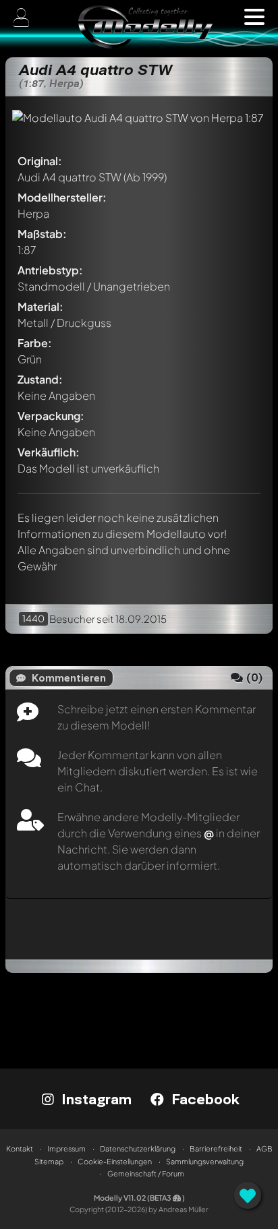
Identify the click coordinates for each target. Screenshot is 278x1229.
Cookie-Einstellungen (115, 1161)
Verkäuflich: (49, 452)
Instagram (94, 1099)
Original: (40, 161)
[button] (254, 17)
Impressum (66, 1148)
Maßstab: (42, 234)
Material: (40, 306)
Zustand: (40, 379)
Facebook (203, 1099)
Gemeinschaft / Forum (145, 1173)
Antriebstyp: (50, 270)
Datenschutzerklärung (137, 1148)
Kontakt (19, 1148)
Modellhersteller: (62, 197)
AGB (264, 1148)
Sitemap (48, 1161)
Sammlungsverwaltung (205, 1161)
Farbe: (35, 343)
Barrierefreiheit (216, 1148)
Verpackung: (51, 416)
